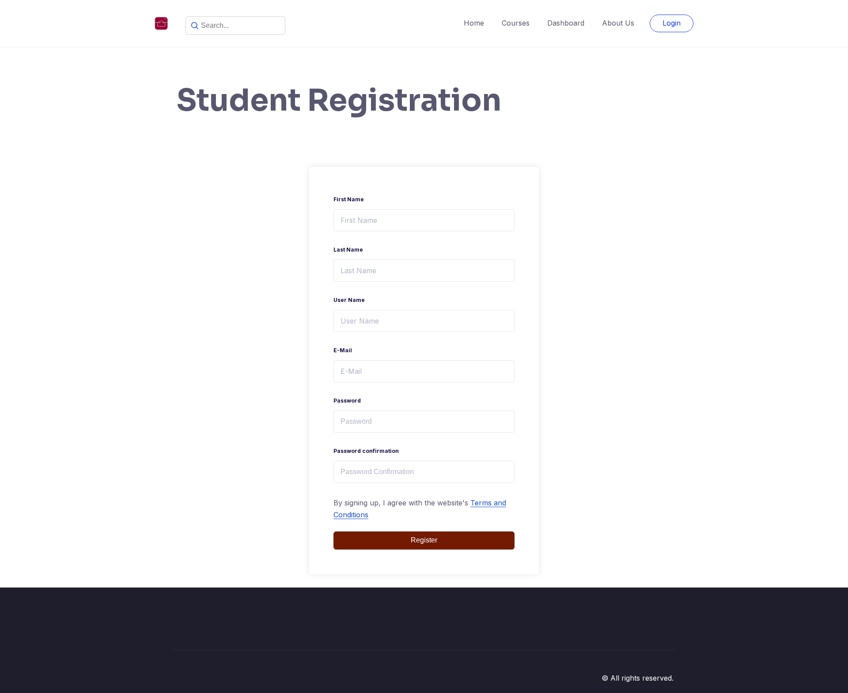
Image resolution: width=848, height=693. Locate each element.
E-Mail (342, 350)
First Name (348, 199)
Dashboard (565, 23)
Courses (516, 23)
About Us (618, 23)
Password (347, 400)
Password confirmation (366, 451)
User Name (349, 300)
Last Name (348, 249)
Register (424, 540)
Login (671, 23)
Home (474, 23)
